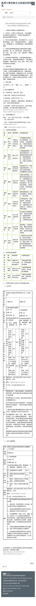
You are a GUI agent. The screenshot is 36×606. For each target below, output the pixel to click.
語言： (7, 12)
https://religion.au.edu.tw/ (17, 382)
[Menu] (33, 3)
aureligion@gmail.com (9, 124)
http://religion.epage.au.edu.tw (17, 127)
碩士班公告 (10, 17)
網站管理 (5, 593)
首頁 (4, 17)
